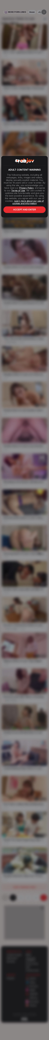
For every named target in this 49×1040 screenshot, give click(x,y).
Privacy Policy (26, 188)
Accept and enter (24, 209)
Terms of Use (18, 190)
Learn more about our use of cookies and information (28, 202)
